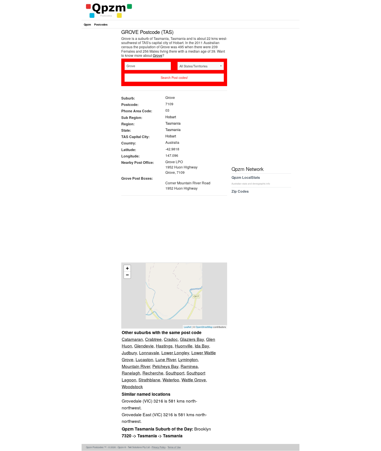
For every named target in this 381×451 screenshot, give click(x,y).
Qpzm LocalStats (251, 180)
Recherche (152, 373)
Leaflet (187, 327)
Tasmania (173, 123)
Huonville (183, 346)
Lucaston (144, 359)
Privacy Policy (159, 447)
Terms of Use (174, 447)
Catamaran (132, 339)
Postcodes (101, 24)
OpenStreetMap (204, 327)
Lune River (165, 359)
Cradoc (171, 339)
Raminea (189, 366)
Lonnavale (149, 352)
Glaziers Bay (192, 339)
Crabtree (153, 339)
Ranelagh (131, 373)
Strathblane (149, 380)
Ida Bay (202, 346)
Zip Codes (240, 191)
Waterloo (170, 380)
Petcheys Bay (165, 366)
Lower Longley (175, 352)
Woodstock (132, 386)
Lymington (188, 359)
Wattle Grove (193, 380)
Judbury (129, 352)
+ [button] (127, 268)
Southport (175, 373)
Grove (157, 55)
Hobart (170, 116)
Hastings (164, 346)
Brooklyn (202, 429)
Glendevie (144, 346)
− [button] (127, 275)
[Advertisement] (172, 230)
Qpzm (87, 24)
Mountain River (136, 366)
